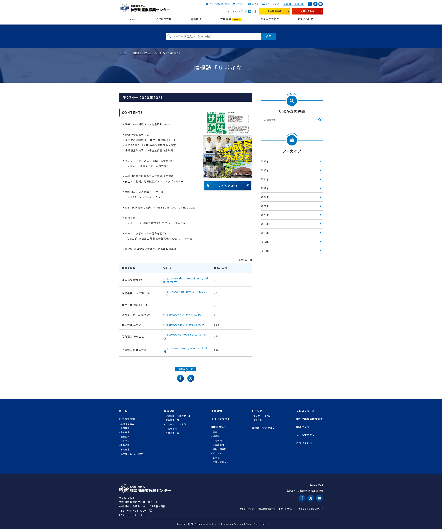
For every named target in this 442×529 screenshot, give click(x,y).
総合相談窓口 (127, 423)
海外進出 (125, 432)
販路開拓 (125, 428)
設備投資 (125, 436)
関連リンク (303, 426)
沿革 (215, 431)
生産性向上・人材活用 (132, 453)
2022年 (265, 197)
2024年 (265, 179)
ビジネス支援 (164, 19)
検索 (268, 36)
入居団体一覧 (172, 432)
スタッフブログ (270, 19)
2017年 (265, 242)
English (287, 4)
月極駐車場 (171, 428)
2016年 (265, 251)
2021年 (265, 206)
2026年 (265, 161)
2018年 (265, 233)
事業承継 (125, 445)
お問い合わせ (307, 11)
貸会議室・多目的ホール (178, 415)
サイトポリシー (288, 508)
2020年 (265, 215)
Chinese (299, 4)
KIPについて (305, 19)
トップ (122, 53)
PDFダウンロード (227, 185)
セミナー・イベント (263, 415)
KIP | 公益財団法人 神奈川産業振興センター (145, 7)
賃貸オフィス (172, 420)
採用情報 (217, 440)
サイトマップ (272, 3)
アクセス (240, 3)
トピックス (258, 410)
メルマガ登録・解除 (219, 3)
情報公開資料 (219, 449)
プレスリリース (305, 410)
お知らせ (257, 420)
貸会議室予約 (274, 11)
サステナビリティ (222, 461)
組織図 (216, 436)
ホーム (133, 19)
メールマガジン (305, 435)
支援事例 (230, 19)
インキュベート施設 (176, 424)
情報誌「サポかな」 (142, 53)
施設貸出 (196, 19)
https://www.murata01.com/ (182, 324)
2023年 (265, 188)
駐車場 (255, 3)
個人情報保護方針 (267, 508)
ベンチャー (126, 441)
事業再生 (125, 449)
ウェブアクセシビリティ (311, 508)
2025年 (265, 170)
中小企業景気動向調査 (309, 419)
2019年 (265, 224)
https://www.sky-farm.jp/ (180, 315)
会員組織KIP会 (220, 444)
